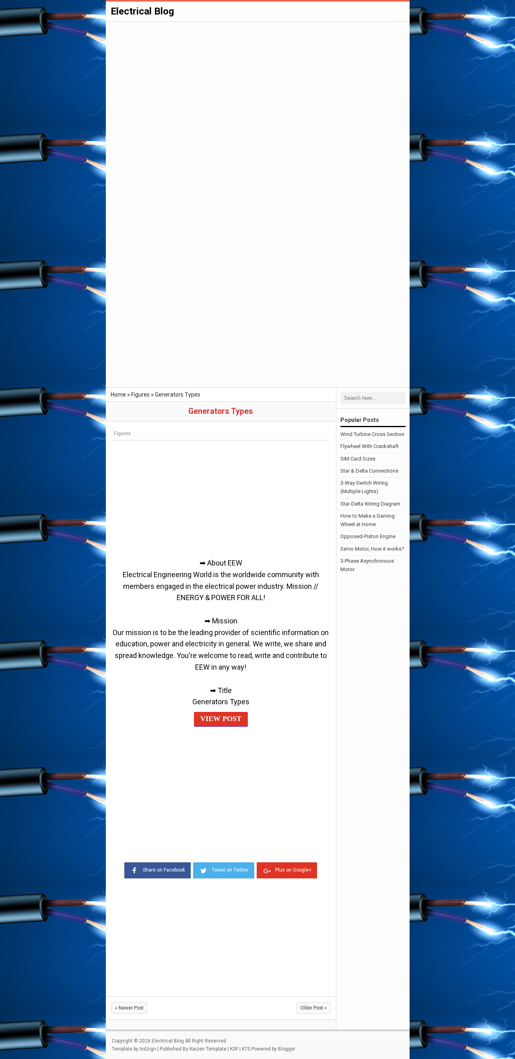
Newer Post (129, 1008)
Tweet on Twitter (230, 870)
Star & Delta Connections (369, 471)
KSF (234, 1049)
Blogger (286, 1049)
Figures (122, 433)
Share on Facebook (164, 870)
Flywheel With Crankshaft (369, 446)
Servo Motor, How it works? (372, 549)
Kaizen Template (208, 1049)
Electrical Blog (142, 11)
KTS (246, 1049)
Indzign (148, 1049)
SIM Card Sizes (357, 459)
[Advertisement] (258, 83)
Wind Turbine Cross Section (372, 434)
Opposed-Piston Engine (368, 536)
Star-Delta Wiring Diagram (370, 504)
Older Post (313, 1008)
